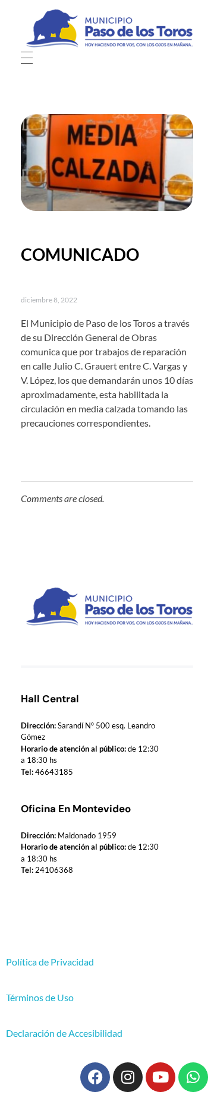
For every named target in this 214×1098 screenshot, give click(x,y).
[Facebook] (95, 1077)
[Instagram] (128, 1077)
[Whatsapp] (193, 1077)
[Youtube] (160, 1077)
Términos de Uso (40, 997)
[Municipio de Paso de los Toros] (107, 28)
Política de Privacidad (50, 961)
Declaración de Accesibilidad (64, 1033)
